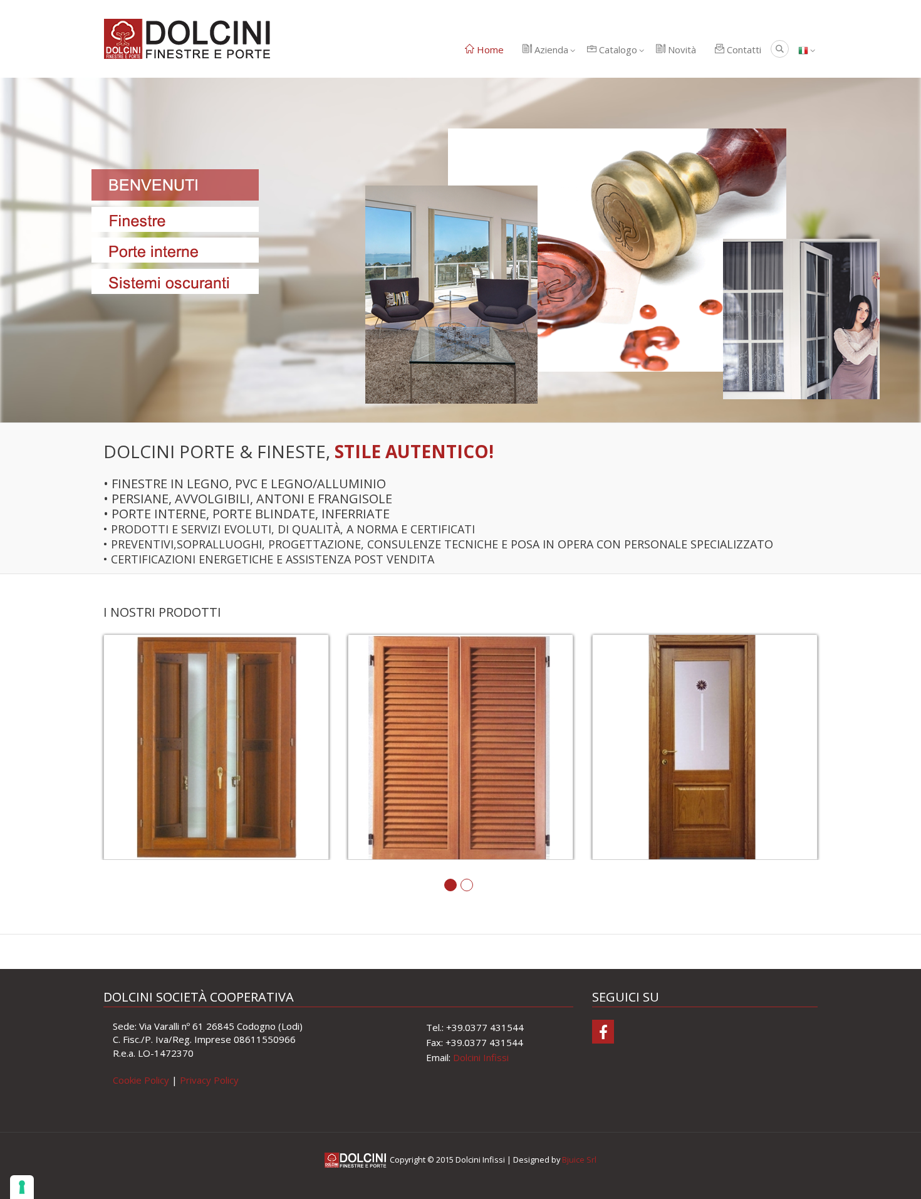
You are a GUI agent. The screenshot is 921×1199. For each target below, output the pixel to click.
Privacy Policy (209, 1080)
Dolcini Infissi (481, 1057)
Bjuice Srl (579, 1159)
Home (489, 49)
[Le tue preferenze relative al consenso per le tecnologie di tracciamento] (22, 1187)
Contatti (742, 49)
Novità (680, 49)
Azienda (550, 49)
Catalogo (616, 49)
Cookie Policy (141, 1080)
